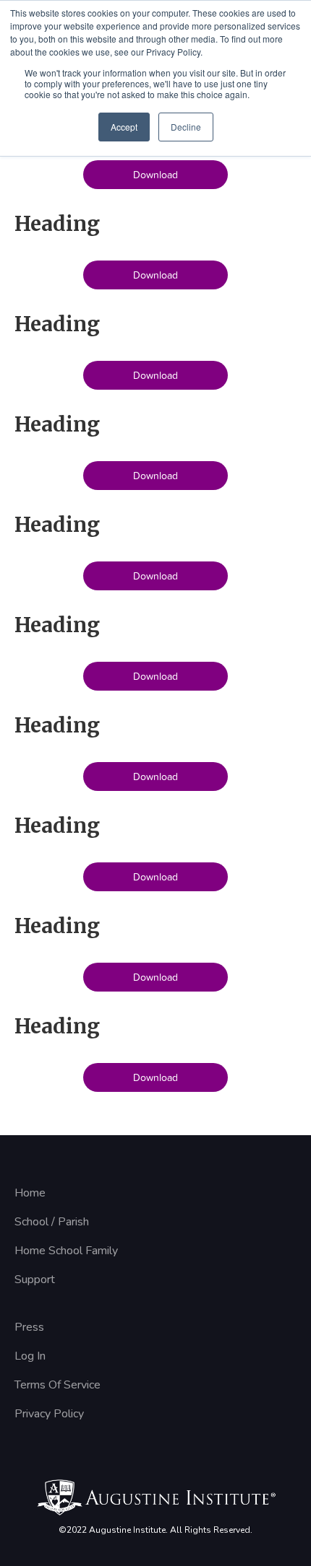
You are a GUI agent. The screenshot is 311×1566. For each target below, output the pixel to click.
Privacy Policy (49, 1414)
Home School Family (66, 1251)
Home (30, 1193)
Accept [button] (124, 127)
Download (155, 174)
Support (34, 1279)
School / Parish (51, 1222)
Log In (30, 1356)
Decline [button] (186, 127)
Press (29, 1327)
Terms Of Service (57, 1385)
